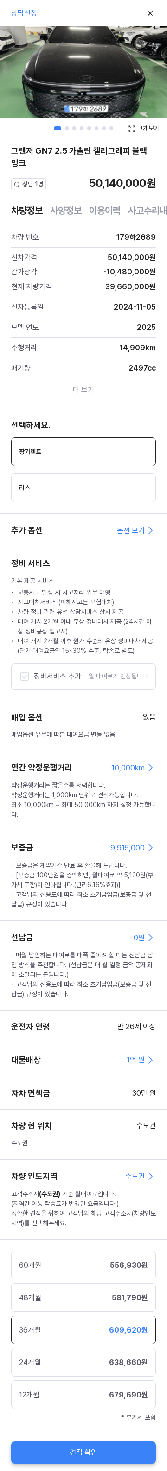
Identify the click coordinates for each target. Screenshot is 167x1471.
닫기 (150, 13)
